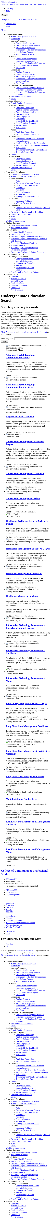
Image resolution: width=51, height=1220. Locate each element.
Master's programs (8, 332)
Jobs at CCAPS (17, 1217)
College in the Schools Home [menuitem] (27, 259)
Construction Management (26, 970)
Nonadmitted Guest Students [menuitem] (22, 96)
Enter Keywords (7, 339)
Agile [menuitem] (18, 181)
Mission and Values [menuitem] (18, 279)
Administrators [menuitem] (21, 265)
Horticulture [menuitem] (20, 119)
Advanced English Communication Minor (27, 1163)
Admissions (15, 966)
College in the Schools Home (27, 1186)
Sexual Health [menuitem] (21, 125)
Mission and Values (18, 1206)
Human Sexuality (22, 1068)
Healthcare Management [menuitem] (25, 48)
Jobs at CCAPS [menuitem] (17, 290)
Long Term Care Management (27, 992)
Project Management (24, 1119)
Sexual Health (21, 1052)
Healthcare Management (25, 975)
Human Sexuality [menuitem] (22, 141)
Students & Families (24, 1188)
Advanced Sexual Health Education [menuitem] (30, 139)
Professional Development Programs (25, 1101)
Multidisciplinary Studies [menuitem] (25, 54)
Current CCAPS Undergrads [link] (22, 85)
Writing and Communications (27, 1123)
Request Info (11, 24)
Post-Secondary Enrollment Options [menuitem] (25, 272)
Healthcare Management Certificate (24, 573)
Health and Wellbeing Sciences (28, 972)
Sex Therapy (21, 1055)
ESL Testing (16, 1168)
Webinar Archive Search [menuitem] (25, 203)
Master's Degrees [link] (17, 105)
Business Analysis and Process (28, 1110)
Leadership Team (17, 1210)
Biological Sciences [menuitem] (23, 114)
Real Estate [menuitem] (20, 68)
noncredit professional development (33, 332)
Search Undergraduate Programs (23, 963)
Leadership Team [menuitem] (17, 283)
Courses (14, 1081)
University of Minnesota (24, 950)
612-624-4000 (11, 890)
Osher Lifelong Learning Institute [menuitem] (24, 225)
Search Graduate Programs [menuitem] (21, 103)
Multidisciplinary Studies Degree (22, 799)
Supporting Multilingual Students (24, 1170)
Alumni (9, 918)
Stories (13, 1026)
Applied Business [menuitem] (23, 72)
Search (4, 15)
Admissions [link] (15, 156)
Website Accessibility (14, 925)
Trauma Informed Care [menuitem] (25, 152)
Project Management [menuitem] (24, 192)
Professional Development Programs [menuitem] (25, 174)
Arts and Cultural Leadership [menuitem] (27, 112)
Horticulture (20, 1046)
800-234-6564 (11, 892)
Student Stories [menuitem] (17, 281)
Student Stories (17, 1208)
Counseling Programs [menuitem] (24, 161)
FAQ (13, 1143)
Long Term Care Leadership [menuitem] (27, 123)
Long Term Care (22, 1008)
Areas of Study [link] (17, 179)
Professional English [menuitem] (19, 250)
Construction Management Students (30, 1015)
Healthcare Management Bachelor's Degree (28, 548)
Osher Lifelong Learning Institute (24, 1152)
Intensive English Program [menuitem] (21, 232)
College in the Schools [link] (19, 256)
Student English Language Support (24, 1175)
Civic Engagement (23, 1043)
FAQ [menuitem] (13, 216)
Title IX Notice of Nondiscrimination (20, 923)
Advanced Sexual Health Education (30, 1066)
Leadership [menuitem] (20, 188)
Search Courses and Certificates (23, 1103)
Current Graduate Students (21, 1095)
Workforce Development (15, 1148)
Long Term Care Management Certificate (27, 726)
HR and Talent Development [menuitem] (27, 185)
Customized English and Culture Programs (27, 1179)
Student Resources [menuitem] (18, 245)
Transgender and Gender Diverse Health (31, 1077)
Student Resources (18, 1172)
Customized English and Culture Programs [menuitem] (27, 252)
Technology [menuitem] (20, 194)
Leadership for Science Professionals (30, 1070)
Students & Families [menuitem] (24, 261)
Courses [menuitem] (14, 154)
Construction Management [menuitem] (26, 43)
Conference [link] (15, 205)
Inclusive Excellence (14, 920)
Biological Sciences (23, 1041)
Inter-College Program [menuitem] (24, 52)
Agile (18, 1108)
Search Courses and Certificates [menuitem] (23, 176)
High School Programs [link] (15, 254)
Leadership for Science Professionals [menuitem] (30, 143)
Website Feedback (13, 927)
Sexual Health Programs (25, 1092)
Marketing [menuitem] (20, 190)
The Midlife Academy (19, 1155)
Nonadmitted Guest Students (22, 1023)
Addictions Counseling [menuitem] (25, 108)
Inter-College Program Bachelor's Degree (26, 703)
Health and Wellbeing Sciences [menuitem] (28, 45)
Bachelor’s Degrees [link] (18, 41)
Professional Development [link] (16, 172)
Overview (15, 1203)
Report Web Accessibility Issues (24, 955)
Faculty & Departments (25, 1195)
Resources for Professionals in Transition (27, 1139)
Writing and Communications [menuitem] (27, 196)
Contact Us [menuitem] (15, 288)
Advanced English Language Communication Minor (20, 356)
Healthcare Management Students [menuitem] (29, 90)
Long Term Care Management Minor (25, 776)
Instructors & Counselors (25, 1190)
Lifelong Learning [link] (13, 223)
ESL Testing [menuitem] (16, 241)
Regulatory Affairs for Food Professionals (32, 1072)
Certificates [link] (15, 70)
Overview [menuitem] (15, 276)
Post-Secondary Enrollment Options (25, 1199)
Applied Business (23, 999)
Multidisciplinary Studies (25, 981)
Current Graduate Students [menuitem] (21, 168)
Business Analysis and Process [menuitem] (28, 183)
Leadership (20, 1115)
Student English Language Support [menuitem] (24, 248)
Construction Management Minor (23, 498)
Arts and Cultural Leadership (27, 1039)
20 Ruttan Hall (11, 879)
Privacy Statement (7, 955)
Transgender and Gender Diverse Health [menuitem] (31, 150)
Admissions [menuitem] (15, 39)
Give (8, 26)
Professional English (19, 1177)
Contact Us (15, 1215)
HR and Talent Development (27, 1112)
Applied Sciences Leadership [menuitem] (27, 110)
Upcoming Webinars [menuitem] (24, 201)
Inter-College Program (24, 979)
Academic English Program (21, 1161)
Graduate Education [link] (14, 101)
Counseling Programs (24, 1088)
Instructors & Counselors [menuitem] (25, 263)
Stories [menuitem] (13, 99)
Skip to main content (9, 2)
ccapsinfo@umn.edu (14, 894)
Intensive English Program (21, 1159)
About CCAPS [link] (12, 274)
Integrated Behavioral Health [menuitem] (27, 121)
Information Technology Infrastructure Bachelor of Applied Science (25, 626)
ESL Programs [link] (11, 230)
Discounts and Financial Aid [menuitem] (22, 214)
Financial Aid (11, 916)
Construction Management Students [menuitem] (30, 88)
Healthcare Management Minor (22, 596)
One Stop (9, 8)
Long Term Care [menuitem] (22, 81)
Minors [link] (13, 56)
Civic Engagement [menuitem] (23, 116)
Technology (20, 1121)
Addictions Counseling (25, 1035)
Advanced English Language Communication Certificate (20, 386)
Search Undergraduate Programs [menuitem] (23, 36)
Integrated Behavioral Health (27, 1048)
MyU (8, 11)
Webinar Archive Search (25, 1130)
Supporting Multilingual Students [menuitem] (24, 243)
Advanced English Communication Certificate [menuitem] (29, 239)
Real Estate (20, 995)
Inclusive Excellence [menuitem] (19, 285)
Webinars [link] (14, 199)
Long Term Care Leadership (27, 1050)
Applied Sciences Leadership (27, 1037)
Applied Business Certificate (20, 416)
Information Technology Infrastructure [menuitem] (31, 50)
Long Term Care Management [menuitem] (27, 65)
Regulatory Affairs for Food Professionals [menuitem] (32, 145)
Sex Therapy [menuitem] (21, 128)
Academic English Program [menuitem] (21, 234)
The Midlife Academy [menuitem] (19, 228)
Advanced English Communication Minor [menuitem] (27, 236)
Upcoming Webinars (24, 1128)
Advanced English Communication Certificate (29, 1166)
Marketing (20, 1117)
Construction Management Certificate (25, 473)
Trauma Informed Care (25, 1079)
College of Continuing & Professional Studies (19, 19)
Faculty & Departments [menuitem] (25, 268)
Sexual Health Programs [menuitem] (25, 165)
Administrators (21, 1192)
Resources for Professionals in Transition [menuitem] (27, 212)
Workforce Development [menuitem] (15, 221)
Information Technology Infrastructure (31, 977)
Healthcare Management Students (29, 1017)
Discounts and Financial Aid (22, 1141)
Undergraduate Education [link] (16, 34)
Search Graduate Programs (21, 1030)
